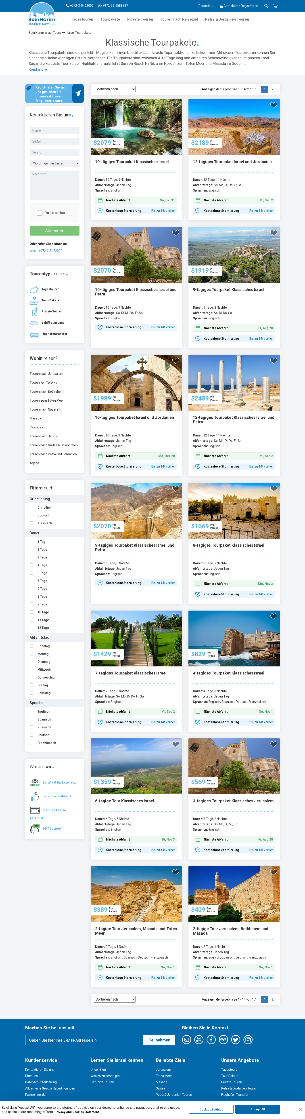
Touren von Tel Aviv (43, 382)
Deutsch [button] (204, 6)
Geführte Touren (102, 1082)
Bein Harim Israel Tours (45, 32)
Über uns (31, 1076)
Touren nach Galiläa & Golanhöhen (54, 445)
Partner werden (36, 1094)
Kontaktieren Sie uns (39, 1069)
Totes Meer (164, 1076)
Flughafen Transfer (235, 1094)
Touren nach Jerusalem (46, 373)
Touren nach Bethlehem (47, 391)
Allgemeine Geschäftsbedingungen (50, 1088)
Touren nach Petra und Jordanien (53, 454)
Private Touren (140, 19)
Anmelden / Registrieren (240, 6)
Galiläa (160, 1088)
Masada (35, 418)
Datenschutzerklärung (41, 1082)
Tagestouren (82, 19)
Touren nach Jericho (44, 436)
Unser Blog (98, 1069)
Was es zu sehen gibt (105, 1076)
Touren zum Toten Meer (47, 400)
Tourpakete (110, 19)
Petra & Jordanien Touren (227, 19)
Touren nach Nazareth (45, 409)
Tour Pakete (229, 1076)
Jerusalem (163, 1069)
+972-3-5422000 (50, 251)
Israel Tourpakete (79, 32)
